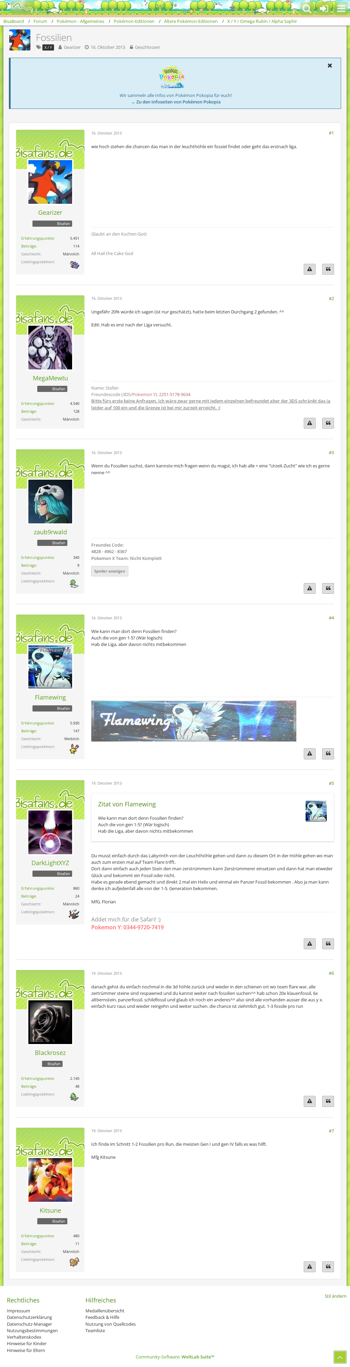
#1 (331, 133)
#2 (331, 298)
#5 (331, 783)
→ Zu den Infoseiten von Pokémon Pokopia (176, 102)
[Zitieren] (328, 269)
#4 (331, 618)
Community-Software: (175, 1357)
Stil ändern (336, 1296)
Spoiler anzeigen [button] (109, 571)
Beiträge (28, 246)
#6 (331, 973)
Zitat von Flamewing (127, 804)
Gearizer (72, 47)
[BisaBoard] (18, 7)
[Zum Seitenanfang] (340, 1357)
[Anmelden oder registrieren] (324, 8)
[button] (341, 8)
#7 (331, 1131)
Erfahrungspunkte (37, 238)
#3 (331, 452)
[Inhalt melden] (309, 269)
